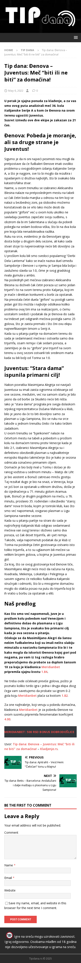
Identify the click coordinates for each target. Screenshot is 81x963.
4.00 (7, 719)
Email (8, 878)
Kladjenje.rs (49, 749)
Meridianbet (50, 667)
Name (9, 865)
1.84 (44, 672)
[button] (75, 37)
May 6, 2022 (15, 91)
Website (10, 890)
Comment (11, 832)
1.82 (65, 695)
